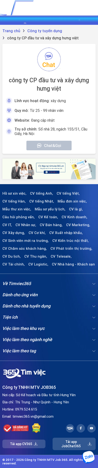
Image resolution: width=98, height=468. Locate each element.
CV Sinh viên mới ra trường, (25, 241)
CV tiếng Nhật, (41, 201)
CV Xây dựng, (13, 233)
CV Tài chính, (13, 264)
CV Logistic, (38, 264)
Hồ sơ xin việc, (14, 193)
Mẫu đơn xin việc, (72, 201)
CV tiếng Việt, (68, 193)
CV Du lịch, (11, 256)
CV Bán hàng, (51, 225)
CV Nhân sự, (25, 225)
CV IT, (7, 225)
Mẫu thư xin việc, (16, 209)
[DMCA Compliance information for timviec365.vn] (36, 428)
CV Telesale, (61, 256)
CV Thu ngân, (35, 256)
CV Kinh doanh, (74, 217)
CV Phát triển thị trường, (71, 248)
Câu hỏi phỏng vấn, (18, 217)
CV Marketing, (78, 225)
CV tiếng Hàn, (14, 201)
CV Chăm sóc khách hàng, (24, 248)
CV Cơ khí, (37, 233)
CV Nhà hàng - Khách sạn (73, 264)
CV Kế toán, (48, 217)
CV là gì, (76, 209)
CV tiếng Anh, (41, 193)
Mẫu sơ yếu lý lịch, (50, 209)
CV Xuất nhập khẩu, (66, 233)
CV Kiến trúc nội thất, (70, 241)
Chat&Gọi (52, 145)
